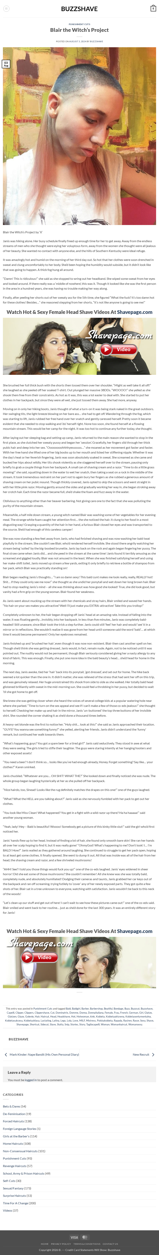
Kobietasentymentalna (138, 1016)
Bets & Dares (11, 1106)
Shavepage (22, 1024)
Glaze (21, 1016)
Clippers (29, 1012)
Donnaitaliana (96, 1012)
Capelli (10, 1012)
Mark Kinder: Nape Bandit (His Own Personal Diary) (44, 1054)
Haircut (45, 1016)
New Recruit (141, 1054)
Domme (73, 1012)
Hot (73, 1016)
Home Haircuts (13, 1143)
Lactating (46, 1020)
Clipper (19, 1012)
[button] (6, 9)
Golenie (29, 1016)
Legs (63, 1020)
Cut (52, 1012)
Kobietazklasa (32, 1020)
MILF (82, 1020)
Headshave (63, 1016)
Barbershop (96, 1008)
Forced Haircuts (13, 1121)
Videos (7, 1210)
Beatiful (108, 1008)
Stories (74, 1024)
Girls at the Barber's (16, 1136)
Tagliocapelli (93, 1024)
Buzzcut (135, 1008)
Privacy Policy (61, 1243)
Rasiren (127, 1020)
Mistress (91, 1020)
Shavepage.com (134, 312)
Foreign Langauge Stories (19, 1128)
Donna (83, 1012)
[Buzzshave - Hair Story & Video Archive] (79, 9)
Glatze (148, 1012)
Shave (150, 1020)
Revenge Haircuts (14, 1166)
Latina (55, 1020)
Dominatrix (62, 1012)
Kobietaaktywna (115, 1016)
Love (75, 1020)
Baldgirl (76, 1008)
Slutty (60, 1024)
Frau (116, 1012)
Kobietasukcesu (14, 1020)
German (133, 1012)
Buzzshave (96, 41)
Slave (53, 1024)
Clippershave (42, 1012)
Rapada (118, 1020)
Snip (67, 1024)
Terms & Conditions (86, 1243)
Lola (69, 1020)
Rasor (136, 1020)
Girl (141, 1012)
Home (44, 1243)
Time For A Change (15, 1203)
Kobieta (100, 1016)
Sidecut (45, 1024)
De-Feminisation (14, 1114)
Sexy (142, 1020)
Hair (37, 1016)
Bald (68, 1008)
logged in (31, 1080)
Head (53, 1016)
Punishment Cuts (79, 24)
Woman (105, 1024)
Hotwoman (83, 1016)
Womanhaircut (119, 1024)
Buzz (127, 1008)
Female (109, 1012)
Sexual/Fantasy (13, 1188)
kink (92, 1016)
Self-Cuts (9, 1181)
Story (82, 1024)
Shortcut (34, 1024)
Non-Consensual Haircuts (20, 1151)
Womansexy (135, 1024)
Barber (85, 1008)
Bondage (118, 1008)
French (124, 1012)
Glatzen (12, 1016)
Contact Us (110, 1243)
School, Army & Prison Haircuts (23, 1173)
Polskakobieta (105, 1020)
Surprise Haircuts (14, 1195)
